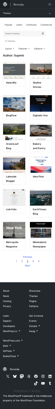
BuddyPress (11, 356)
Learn (6, 315)
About (6, 290)
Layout (8, 48)
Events (33, 320)
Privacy (7, 306)
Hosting (7, 301)
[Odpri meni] (50, 4)
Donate (34, 326)
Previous (27, 256)
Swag (33, 331)
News (6, 296)
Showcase (34, 290)
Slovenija (14, 369)
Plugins (33, 301)
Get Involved (36, 315)
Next (27, 265)
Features (23, 48)
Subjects (38, 48)
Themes (7, 13)
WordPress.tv (11, 331)
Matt (7, 345)
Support (7, 320)
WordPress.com (13, 340)
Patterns (33, 306)
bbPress (9, 350)
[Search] (43, 33)
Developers (9, 326)
